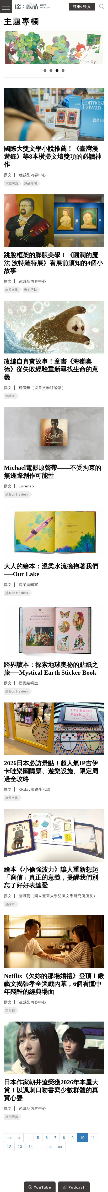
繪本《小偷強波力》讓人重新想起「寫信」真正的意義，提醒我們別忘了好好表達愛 (51, 877)
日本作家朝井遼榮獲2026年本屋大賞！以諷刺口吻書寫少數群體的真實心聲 (51, 1090)
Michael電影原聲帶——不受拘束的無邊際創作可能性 (52, 471)
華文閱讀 (11, 183)
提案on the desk (16, 494)
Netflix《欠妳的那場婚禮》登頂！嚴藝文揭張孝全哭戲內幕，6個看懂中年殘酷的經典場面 (54, 983)
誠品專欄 (30, 183)
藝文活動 (30, 290)
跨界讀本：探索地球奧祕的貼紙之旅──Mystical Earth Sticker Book (51, 668)
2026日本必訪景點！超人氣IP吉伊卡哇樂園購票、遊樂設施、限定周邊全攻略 (51, 771)
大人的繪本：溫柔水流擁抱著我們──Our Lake (51, 570)
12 (9, 1146)
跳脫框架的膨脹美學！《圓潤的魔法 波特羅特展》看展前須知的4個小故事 (53, 263)
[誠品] (32, 6)
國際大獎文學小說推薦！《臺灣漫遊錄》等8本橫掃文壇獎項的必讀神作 (52, 156)
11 (93, 1138)
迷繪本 (10, 396)
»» (60, 1146)
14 (31, 1146)
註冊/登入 (82, 7)
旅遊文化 (11, 290)
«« (9, 1138)
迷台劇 (10, 1010)
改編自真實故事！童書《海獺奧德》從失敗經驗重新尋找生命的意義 (51, 369)
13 (20, 1146)
